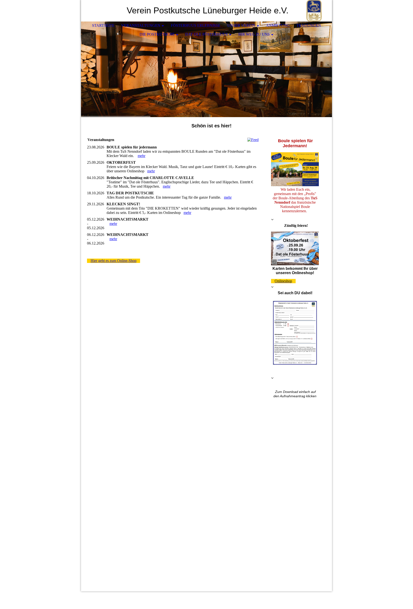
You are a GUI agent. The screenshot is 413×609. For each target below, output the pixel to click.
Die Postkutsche (157, 34)
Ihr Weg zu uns (254, 34)
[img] (314, 11)
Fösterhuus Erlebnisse (195, 25)
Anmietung (278, 25)
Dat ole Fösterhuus (206, 34)
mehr (141, 156)
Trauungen (308, 25)
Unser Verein (241, 25)
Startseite (103, 25)
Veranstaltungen (140, 25)
